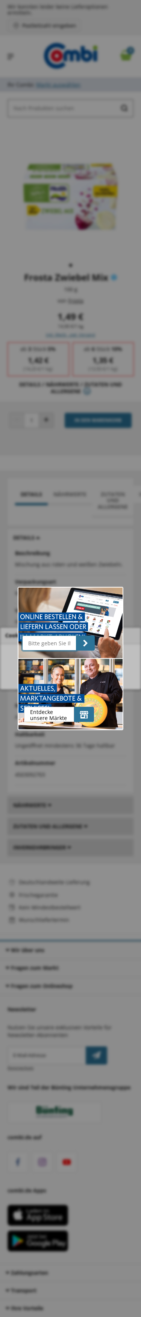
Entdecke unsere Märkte (48, 715)
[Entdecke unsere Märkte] (84, 714)
